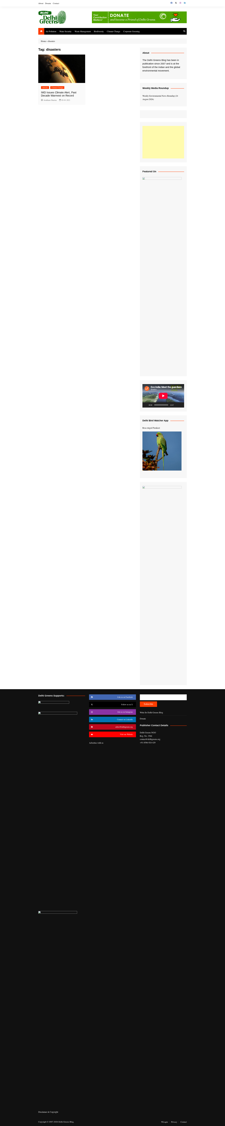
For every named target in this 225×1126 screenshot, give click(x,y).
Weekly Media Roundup (155, 88)
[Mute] (176, 405)
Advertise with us (96, 742)
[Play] (146, 405)
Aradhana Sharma (50, 100)
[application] (163, 396)
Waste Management (83, 31)
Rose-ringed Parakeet (151, 427)
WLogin (164, 1122)
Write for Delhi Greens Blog (151, 712)
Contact (56, 3)
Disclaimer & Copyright (48, 1112)
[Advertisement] (163, 142)
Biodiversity (99, 31)
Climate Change (113, 31)
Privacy (174, 1122)
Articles (45, 87)
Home (43, 41)
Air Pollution (51, 31)
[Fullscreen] (180, 405)
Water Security (65, 31)
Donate (48, 3)
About (40, 3)
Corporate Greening (131, 31)
